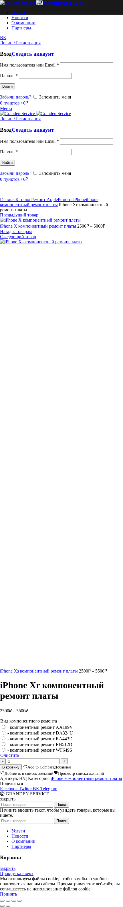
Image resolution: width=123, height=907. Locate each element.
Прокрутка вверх (16, 873)
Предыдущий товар (19, 214)
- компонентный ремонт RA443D (40, 738)
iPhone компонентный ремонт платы (49, 202)
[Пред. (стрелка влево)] (2, 906)
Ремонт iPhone (72, 199)
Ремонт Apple (44, 199)
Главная (7, 199)
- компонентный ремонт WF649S (39, 750)
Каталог (23, 199)
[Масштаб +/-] (19, 901)
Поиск (61, 804)
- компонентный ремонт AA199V (40, 727)
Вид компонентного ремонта (28, 721)
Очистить (9, 755)
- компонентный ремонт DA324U (40, 733)
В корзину (10, 767)
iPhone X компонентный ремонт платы (38, 226)
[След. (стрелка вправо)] (8, 906)
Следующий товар (18, 236)
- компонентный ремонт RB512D (39, 744)
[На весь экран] (13, 901)
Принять (8, 894)
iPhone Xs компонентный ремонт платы (39, 671)
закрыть (7, 868)
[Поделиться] (8, 901)
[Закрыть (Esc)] (2, 901)
